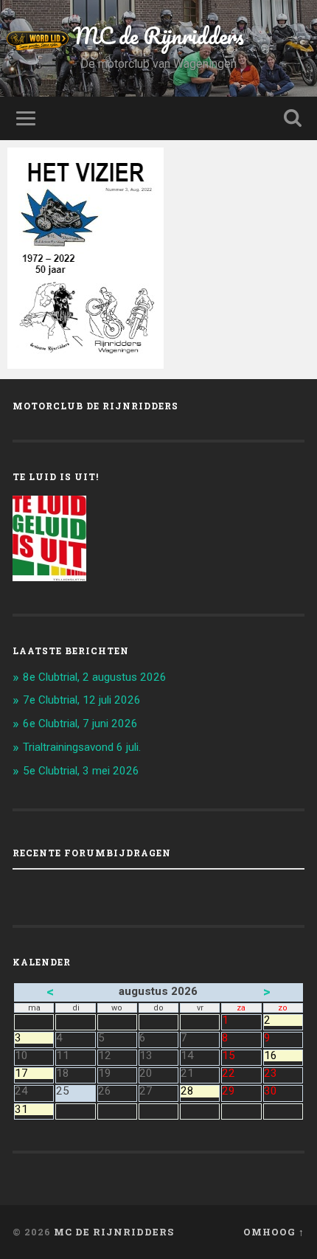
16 (283, 1055)
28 (200, 1091)
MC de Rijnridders (158, 36)
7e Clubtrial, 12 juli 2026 (82, 700)
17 (34, 1073)
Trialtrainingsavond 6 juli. (82, 747)
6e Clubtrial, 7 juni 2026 (80, 723)
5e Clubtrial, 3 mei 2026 (81, 770)
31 (34, 1109)
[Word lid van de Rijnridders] (70, 41)
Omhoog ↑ (273, 1232)
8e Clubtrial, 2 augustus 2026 (95, 677)
